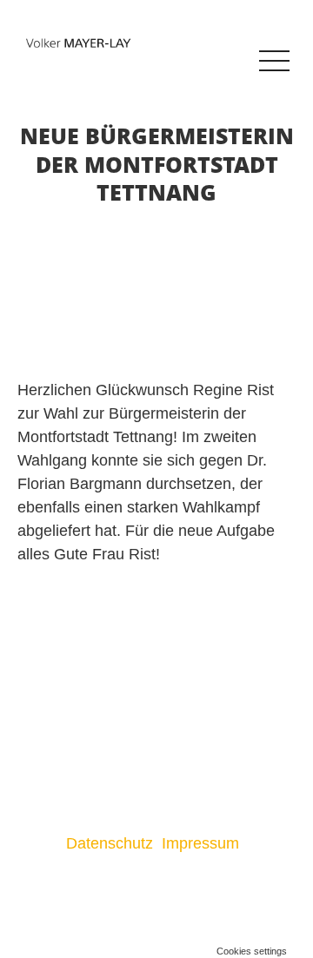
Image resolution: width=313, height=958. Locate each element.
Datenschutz (109, 843)
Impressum (202, 843)
